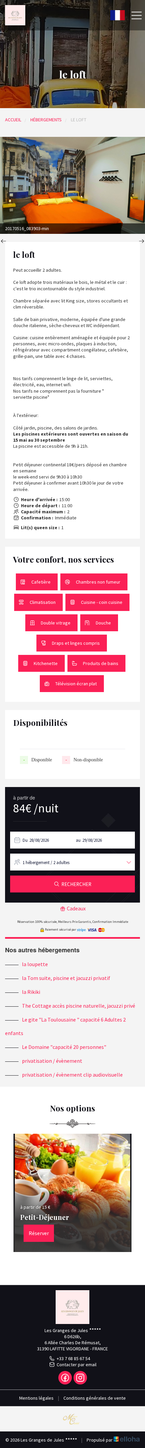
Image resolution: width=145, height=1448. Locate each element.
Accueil (13, 120)
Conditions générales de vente (94, 1398)
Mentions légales (36, 1398)
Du (25, 840)
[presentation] (3, 242)
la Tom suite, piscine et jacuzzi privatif (66, 978)
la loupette (35, 964)
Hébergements (46, 120)
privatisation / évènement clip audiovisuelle (72, 1074)
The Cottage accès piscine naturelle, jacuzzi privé (78, 1005)
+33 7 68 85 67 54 (73, 1358)
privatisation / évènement (52, 1060)
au (78, 840)
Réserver (39, 1233)
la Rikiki (31, 991)
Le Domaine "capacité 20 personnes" (64, 1047)
